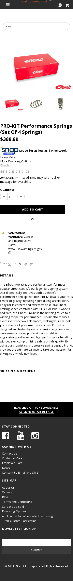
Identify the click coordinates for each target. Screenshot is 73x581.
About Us (8, 487)
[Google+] (31, 264)
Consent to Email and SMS (20, 472)
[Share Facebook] (15, 264)
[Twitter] (20, 264)
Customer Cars (12, 458)
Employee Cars (12, 463)
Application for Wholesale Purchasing (27, 516)
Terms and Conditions (17, 502)
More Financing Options (16, 161)
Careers (7, 492)
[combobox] (36, 26)
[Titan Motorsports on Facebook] (5, 438)
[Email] (9, 264)
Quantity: (7, 190)
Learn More (8, 157)
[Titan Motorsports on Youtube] (20, 438)
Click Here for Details (36, 412)
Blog (5, 497)
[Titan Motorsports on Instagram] (35, 438)
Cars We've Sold (13, 507)
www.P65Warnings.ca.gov (25, 249)
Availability (9, 177)
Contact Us (9, 453)
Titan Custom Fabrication (19, 521)
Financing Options (14, 511)
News (6, 468)
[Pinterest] (26, 264)
